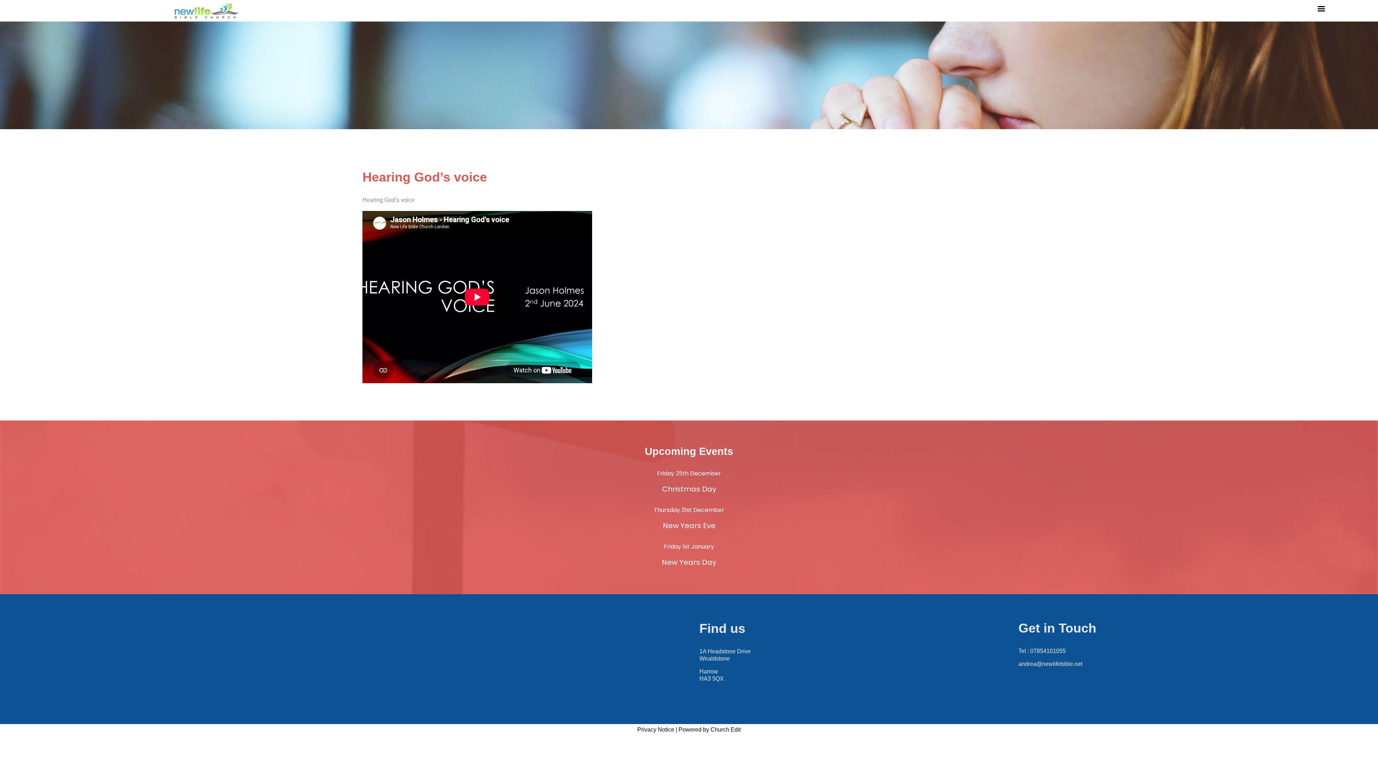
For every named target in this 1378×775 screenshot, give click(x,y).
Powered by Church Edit (710, 730)
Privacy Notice (655, 730)
